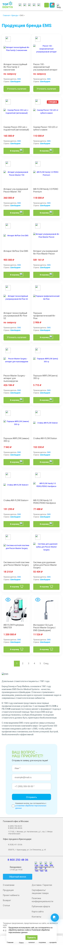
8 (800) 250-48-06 (15, 828)
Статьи (6, 905)
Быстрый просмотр (8, 39)
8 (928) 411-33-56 (15, 845)
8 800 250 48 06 (18, 859)
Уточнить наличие (16, 89)
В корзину (14, 151)
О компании (8, 885)
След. (46, 663)
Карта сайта (38, 911)
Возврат (7, 900)
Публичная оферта (41, 906)
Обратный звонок (17, 877)
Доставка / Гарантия (42, 885)
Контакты (36, 917)
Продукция (8, 890)
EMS (19, 79)
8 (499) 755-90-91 (15, 826)
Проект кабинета (11, 895)
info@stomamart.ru (44, 867)
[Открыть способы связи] (55, 917)
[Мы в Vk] (47, 863)
